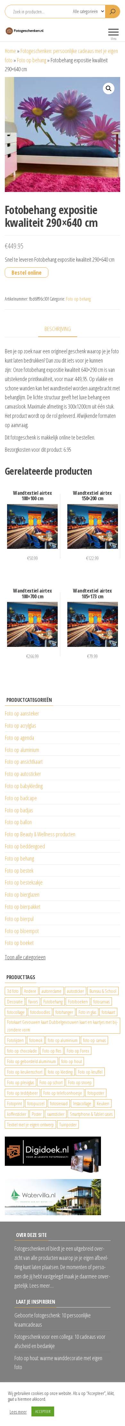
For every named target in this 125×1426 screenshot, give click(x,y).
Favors (33, 1001)
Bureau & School (102, 991)
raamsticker (55, 1114)
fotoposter (96, 1093)
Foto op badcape (21, 798)
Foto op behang (31, 60)
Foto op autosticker (23, 774)
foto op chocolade (22, 1050)
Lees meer (18, 1411)
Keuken (103, 1103)
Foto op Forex (78, 1050)
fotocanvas (101, 1001)
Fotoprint (14, 1103)
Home (10, 51)
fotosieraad (59, 1103)
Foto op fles (51, 1050)
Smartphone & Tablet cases (91, 1114)
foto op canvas (94, 1040)
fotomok (35, 1040)
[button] (108, 88)
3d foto (13, 991)
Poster (37, 1114)
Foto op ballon (18, 822)
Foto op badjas (19, 810)
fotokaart (108, 1012)
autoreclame (52, 991)
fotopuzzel (36, 1103)
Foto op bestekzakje (24, 882)
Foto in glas (87, 1012)
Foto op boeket (19, 943)
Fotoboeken (78, 1001)
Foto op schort (51, 1082)
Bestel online (27, 272)
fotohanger (64, 1012)
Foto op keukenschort (24, 1072)
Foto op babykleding (24, 786)
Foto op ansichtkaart (24, 761)
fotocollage (16, 1012)
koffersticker (16, 1114)
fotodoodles (40, 1012)
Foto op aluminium (22, 750)
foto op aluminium (63, 1040)
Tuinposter (68, 1124)
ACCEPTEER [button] (42, 1411)
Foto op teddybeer (22, 1093)
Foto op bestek (19, 870)
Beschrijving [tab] (58, 329)
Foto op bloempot (22, 931)
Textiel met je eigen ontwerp (30, 1124)
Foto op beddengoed (25, 846)
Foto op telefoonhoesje (62, 1093)
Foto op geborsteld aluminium (31, 1061)
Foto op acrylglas (20, 725)
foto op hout (71, 1061)
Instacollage (82, 1103)
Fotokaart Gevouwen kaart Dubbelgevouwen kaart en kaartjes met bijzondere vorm (62, 1026)
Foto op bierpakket (22, 906)
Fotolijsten (15, 1040)
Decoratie (15, 1001)
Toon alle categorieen (25, 957)
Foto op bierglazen (22, 894)
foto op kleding (60, 1072)
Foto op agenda (19, 737)
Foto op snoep (80, 1082)
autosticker (75, 991)
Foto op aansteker (22, 713)
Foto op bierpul (19, 919)
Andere (30, 991)
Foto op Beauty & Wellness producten (40, 834)
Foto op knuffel (90, 1072)
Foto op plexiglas (20, 1082)
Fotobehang (53, 1001)
